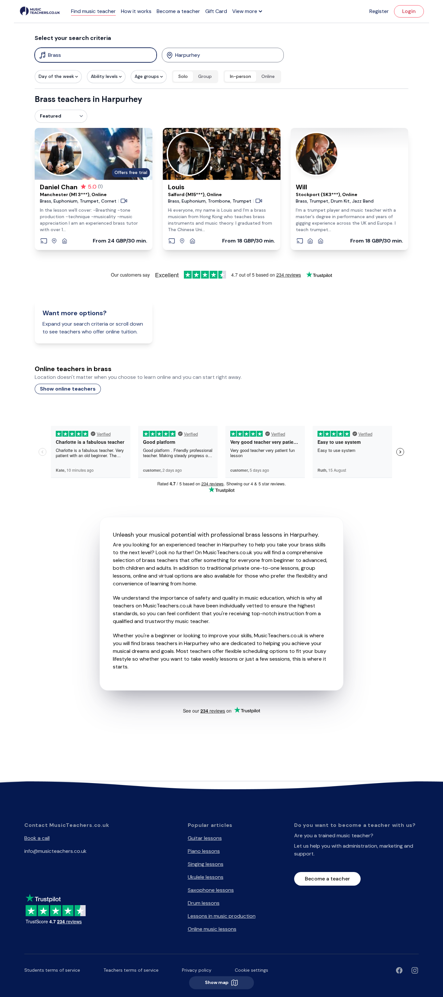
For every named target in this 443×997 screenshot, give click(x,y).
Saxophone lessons (211, 890)
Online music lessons (212, 929)
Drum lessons (204, 903)
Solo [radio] (183, 76)
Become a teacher (178, 11)
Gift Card (216, 11)
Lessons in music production (222, 916)
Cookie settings (251, 970)
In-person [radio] (240, 76)
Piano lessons (204, 851)
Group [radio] (205, 76)
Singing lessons (205, 864)
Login (409, 11)
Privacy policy (196, 970)
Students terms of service (52, 970)
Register (379, 11)
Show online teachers (68, 388)
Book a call (37, 838)
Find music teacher (93, 11)
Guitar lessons (205, 838)
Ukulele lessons (205, 877)
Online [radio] (268, 76)
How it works (136, 11)
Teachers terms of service (131, 970)
